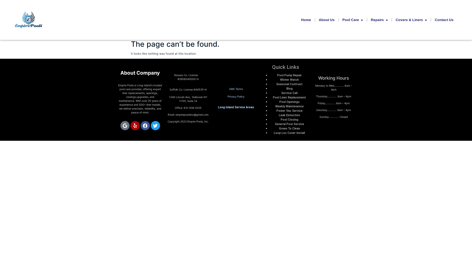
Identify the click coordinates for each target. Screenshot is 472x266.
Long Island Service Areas (236, 107)
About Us (327, 20)
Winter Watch (289, 79)
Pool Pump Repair (289, 75)
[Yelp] (135, 125)
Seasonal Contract (289, 84)
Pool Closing (289, 119)
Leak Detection (289, 115)
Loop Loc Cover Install (289, 133)
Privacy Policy (236, 96)
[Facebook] (145, 125)
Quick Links (285, 67)
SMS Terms (236, 89)
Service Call (289, 93)
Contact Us (444, 20)
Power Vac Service (289, 110)
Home (306, 20)
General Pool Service (289, 124)
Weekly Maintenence (289, 106)
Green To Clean (289, 128)
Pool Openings (289, 102)
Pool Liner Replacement (289, 97)
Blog (289, 88)
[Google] (125, 125)
